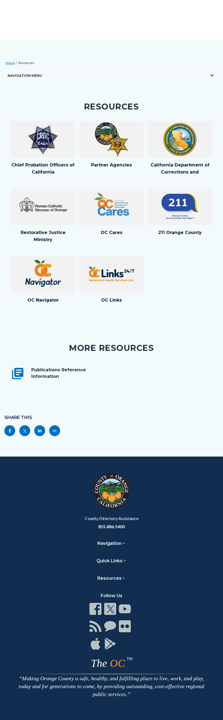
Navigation (109, 543)
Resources (26, 63)
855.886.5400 (111, 526)
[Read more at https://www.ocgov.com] (111, 491)
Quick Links (109, 560)
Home (10, 63)
